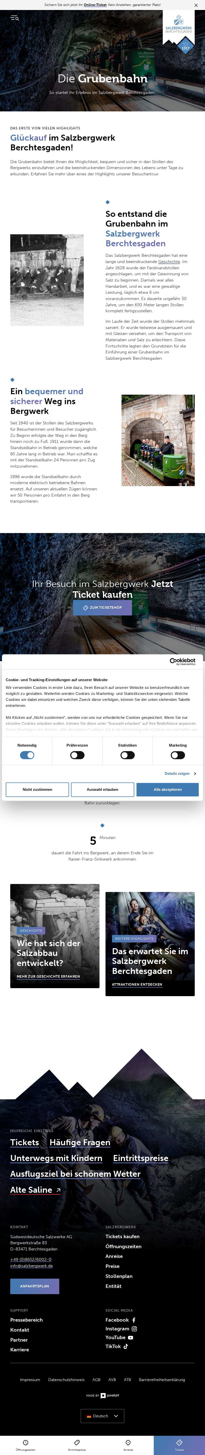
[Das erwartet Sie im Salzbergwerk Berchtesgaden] (150, 944)
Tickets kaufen (123, 1236)
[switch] (77, 755)
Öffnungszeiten (124, 1246)
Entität (114, 1286)
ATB (127, 1379)
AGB (96, 1379)
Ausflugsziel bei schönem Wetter (75, 1174)
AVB (112, 1379)
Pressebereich (26, 1320)
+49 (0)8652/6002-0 (31, 1259)
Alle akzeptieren (168, 789)
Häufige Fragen (80, 1142)
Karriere (19, 1350)
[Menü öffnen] (14, 18)
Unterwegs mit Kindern (56, 1158)
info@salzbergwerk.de (31, 1265)
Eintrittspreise (140, 1158)
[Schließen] (195, 5)
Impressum (30, 1379)
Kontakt (19, 1330)
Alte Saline (32, 1190)
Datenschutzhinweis (66, 1379)
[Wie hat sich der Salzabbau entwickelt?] (55, 936)
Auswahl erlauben (102, 789)
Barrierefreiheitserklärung (162, 1379)
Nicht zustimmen (37, 789)
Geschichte (169, 261)
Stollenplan (119, 1276)
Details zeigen (177, 774)
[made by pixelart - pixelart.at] (103, 1396)
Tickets (24, 1142)
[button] (102, 1416)
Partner (19, 1340)
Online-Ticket (95, 5)
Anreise (114, 1256)
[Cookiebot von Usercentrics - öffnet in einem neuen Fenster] (177, 661)
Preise (113, 1266)
